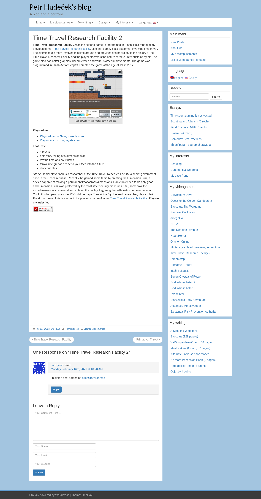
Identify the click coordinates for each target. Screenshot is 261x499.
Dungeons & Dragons (184, 169)
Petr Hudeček (72, 329)
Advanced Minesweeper (185, 305)
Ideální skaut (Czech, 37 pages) (190, 348)
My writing (84, 22)
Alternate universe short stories (189, 354)
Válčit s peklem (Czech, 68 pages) (191, 342)
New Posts (177, 42)
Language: (145, 22)
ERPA (174, 224)
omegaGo (176, 218)
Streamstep (177, 259)
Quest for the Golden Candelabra (191, 200)
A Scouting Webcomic (184, 330)
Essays (103, 22)
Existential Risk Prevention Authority (193, 311)
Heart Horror (178, 235)
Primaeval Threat (147, 339)
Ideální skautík (179, 270)
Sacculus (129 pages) (184, 336)
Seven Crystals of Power (186, 276)
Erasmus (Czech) (181, 133)
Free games (57, 365)
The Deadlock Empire (184, 229)
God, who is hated (181, 288)
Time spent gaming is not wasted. (191, 115)
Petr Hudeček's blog (60, 7)
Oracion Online (179, 241)
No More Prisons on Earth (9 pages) (193, 359)
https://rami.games (93, 377)
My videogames (60, 22)
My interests (123, 22)
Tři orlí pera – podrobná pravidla (190, 144)
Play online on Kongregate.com (60, 140)
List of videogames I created (188, 59)
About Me (176, 48)
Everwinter (177, 294)
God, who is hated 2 (182, 282)
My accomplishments (183, 53)
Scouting (176, 163)
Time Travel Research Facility (71, 48)
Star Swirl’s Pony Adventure (188, 299)
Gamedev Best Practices (186, 139)
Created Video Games (94, 329)
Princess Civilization (183, 212)
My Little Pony (179, 175)
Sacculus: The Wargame (185, 206)
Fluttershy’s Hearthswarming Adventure (195, 247)
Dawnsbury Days (181, 194)
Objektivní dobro (180, 371)
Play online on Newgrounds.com (62, 136)
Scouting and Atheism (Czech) (189, 121)
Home (39, 22)
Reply (56, 389)
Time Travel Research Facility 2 (190, 253)
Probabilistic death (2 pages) (188, 365)
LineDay (87, 495)
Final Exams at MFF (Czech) (188, 127)
